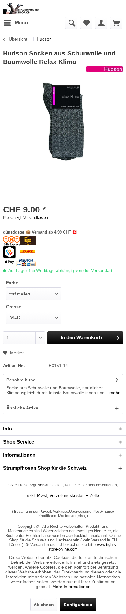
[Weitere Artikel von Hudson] (104, 71)
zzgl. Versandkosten (31, 218)
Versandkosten (50, 485)
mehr (114, 392)
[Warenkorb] (116, 23)
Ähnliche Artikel (22, 407)
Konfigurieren (78, 604)
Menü (21, 23)
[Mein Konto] (101, 23)
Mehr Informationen (71, 586)
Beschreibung (21, 379)
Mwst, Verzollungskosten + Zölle (68, 495)
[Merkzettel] (86, 23)
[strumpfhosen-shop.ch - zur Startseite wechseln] (21, 8)
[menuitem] (15, 23)
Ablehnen (44, 604)
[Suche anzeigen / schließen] (71, 23)
